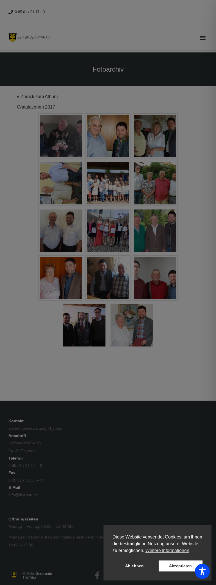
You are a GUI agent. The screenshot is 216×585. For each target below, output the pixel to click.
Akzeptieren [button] (180, 566)
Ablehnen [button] (134, 566)
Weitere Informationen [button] (167, 550)
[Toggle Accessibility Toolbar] (202, 571)
